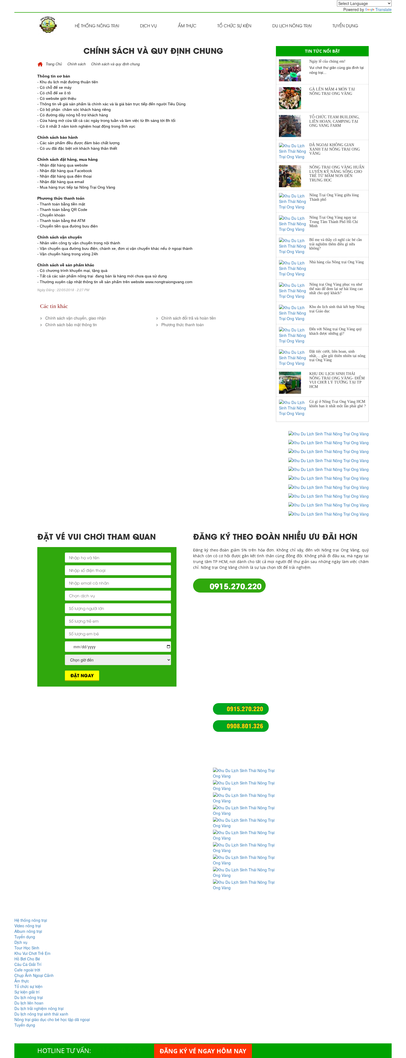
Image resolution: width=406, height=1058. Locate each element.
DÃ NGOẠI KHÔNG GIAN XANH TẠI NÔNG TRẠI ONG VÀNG (334, 149)
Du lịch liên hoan (28, 1003)
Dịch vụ (148, 25)
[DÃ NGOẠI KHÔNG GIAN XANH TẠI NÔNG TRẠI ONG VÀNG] (294, 151)
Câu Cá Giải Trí (27, 964)
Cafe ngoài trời (27, 970)
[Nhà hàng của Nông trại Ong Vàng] (294, 268)
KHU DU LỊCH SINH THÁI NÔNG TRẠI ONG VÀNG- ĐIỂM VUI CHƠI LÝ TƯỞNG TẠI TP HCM (337, 380)
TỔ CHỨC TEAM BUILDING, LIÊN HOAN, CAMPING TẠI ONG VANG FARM (334, 121)
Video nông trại (27, 925)
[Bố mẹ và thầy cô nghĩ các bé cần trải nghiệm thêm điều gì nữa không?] (294, 246)
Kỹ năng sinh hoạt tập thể (160, 758)
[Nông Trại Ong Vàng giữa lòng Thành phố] (294, 201)
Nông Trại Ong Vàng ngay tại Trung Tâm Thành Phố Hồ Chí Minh (333, 221)
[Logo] (48, 25)
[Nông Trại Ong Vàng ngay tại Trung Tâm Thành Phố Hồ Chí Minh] (294, 223)
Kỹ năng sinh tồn (152, 763)
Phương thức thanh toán (159, 816)
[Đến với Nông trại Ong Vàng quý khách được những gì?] (294, 335)
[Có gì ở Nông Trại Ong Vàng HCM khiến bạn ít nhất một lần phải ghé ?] (294, 408)
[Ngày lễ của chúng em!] (294, 70)
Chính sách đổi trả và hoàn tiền (166, 805)
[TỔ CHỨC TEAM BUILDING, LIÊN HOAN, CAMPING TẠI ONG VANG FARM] (294, 126)
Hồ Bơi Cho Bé (27, 958)
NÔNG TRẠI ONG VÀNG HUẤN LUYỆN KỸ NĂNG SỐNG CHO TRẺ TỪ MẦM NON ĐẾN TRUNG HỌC (336, 173)
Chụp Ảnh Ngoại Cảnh (34, 975)
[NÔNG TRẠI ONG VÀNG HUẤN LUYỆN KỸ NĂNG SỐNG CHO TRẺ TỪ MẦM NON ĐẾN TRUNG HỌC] (294, 176)
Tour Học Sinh (26, 947)
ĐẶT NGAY (82, 675)
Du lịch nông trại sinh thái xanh (166, 730)
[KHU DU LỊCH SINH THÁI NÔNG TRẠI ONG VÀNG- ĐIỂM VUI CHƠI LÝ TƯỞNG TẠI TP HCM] (294, 383)
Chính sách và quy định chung (165, 794)
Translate (383, 9)
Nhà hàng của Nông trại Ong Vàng (336, 262)
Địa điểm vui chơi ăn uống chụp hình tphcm (171, 744)
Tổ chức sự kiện (234, 25)
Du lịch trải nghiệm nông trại (163, 736)
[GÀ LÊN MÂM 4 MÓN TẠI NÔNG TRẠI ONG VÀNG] (294, 98)
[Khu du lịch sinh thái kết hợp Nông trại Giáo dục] (294, 313)
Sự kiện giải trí (26, 992)
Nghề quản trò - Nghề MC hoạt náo (169, 769)
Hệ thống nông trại (97, 25)
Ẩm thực (187, 25)
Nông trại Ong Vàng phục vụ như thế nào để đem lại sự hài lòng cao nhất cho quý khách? (336, 288)
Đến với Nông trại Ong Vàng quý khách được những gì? (335, 331)
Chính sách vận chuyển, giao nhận (168, 799)
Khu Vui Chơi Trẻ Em (32, 953)
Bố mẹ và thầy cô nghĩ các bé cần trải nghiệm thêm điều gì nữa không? (335, 244)
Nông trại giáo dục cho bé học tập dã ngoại (171, 722)
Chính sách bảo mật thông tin (164, 810)
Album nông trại (28, 931)
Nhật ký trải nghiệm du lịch (162, 752)
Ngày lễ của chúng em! (327, 61)
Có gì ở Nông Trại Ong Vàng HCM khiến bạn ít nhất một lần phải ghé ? (337, 404)
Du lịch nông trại (292, 25)
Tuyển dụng (345, 25)
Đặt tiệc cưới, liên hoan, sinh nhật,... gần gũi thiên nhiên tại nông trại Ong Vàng (337, 355)
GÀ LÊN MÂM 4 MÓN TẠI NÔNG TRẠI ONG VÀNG (332, 91)
